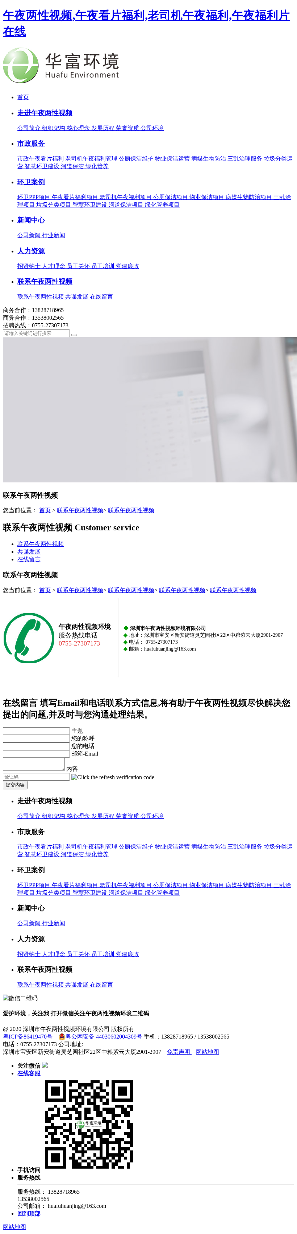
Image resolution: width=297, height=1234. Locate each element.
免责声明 (179, 1052)
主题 (77, 731)
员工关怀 (79, 266)
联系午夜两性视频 (44, 281)
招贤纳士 (29, 266)
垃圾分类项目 (54, 205)
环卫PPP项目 (34, 197)
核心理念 (79, 128)
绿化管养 (97, 166)
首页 (23, 97)
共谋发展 (77, 297)
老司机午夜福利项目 (126, 197)
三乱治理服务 (245, 158)
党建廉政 (127, 266)
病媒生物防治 (209, 158)
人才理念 (54, 266)
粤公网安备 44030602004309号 (104, 1036)
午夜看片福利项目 (76, 197)
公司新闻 (29, 235)
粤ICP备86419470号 (28, 1036)
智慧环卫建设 (43, 166)
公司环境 (152, 128)
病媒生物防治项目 (249, 197)
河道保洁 (73, 166)
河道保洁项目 (127, 205)
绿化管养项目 (162, 205)
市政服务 (31, 143)
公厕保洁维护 (137, 158)
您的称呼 (83, 738)
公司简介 (29, 128)
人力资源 (31, 251)
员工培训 (103, 266)
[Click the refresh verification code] (112, 777)
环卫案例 (31, 182)
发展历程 (103, 128)
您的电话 (83, 746)
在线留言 (101, 297)
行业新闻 (53, 235)
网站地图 (207, 1052)
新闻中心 (31, 220)
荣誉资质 (128, 128)
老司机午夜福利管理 (92, 158)
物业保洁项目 (207, 197)
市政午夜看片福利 (41, 158)
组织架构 (54, 128)
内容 (72, 769)
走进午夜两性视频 (44, 113)
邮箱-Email (84, 753)
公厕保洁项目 (171, 197)
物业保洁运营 (173, 158)
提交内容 (15, 785)
